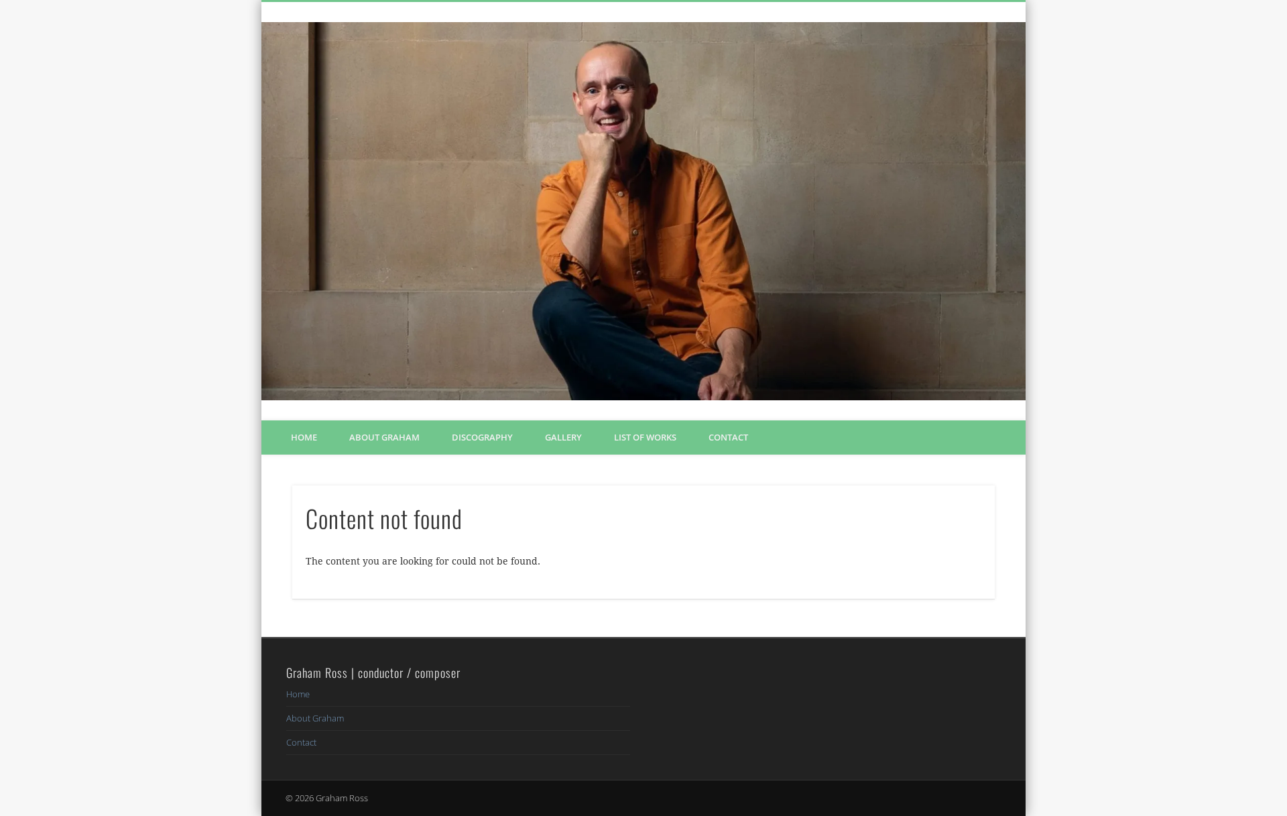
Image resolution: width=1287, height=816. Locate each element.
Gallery (563, 437)
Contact (728, 437)
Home (304, 437)
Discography (482, 437)
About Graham (384, 437)
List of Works (645, 437)
